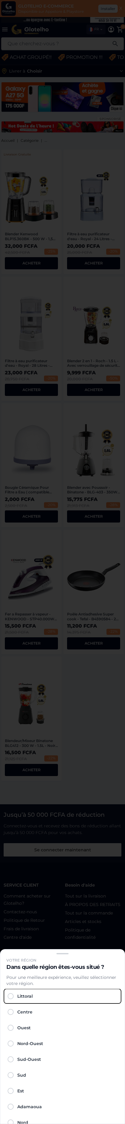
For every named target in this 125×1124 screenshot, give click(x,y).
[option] (62, 996)
